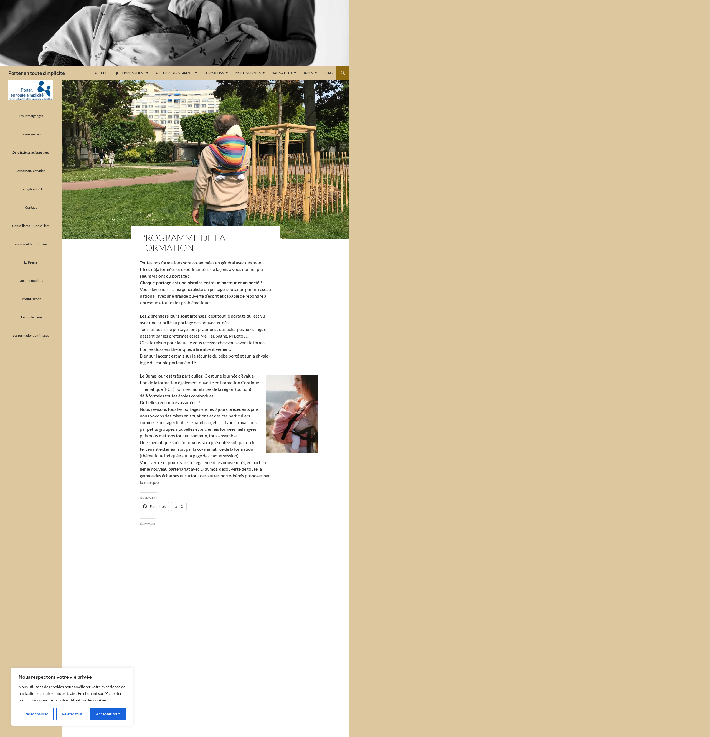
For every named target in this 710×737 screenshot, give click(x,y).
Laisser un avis (31, 134)
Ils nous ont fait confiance (30, 244)
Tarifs (308, 73)
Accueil (101, 73)
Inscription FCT (30, 189)
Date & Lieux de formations (30, 152)
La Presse (30, 262)
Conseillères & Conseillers (30, 226)
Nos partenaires (30, 317)
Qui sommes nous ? (129, 73)
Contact (31, 207)
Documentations (31, 280)
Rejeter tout (72, 713)
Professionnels (248, 73)
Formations (214, 73)
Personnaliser (36, 713)
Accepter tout (108, 713)
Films (328, 73)
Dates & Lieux (282, 73)
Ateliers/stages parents (174, 73)
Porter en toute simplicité (36, 73)
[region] (72, 697)
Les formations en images (31, 335)
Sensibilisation (31, 299)
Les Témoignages (31, 116)
